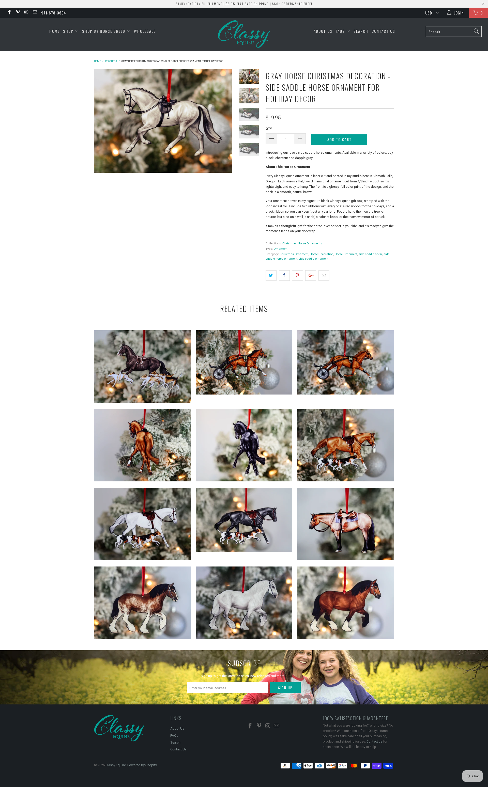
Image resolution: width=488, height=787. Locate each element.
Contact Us (383, 31)
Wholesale (145, 31)
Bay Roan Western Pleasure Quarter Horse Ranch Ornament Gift (345, 524)
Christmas (289, 243)
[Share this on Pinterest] (297, 275)
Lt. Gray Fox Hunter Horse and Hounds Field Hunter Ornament (142, 524)
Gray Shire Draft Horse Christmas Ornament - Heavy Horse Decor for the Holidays (244, 602)
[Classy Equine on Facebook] (9, 12)
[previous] (101, 121)
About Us (323, 31)
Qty (269, 129)
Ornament (280, 248)
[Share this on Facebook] (284, 275)
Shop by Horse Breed (104, 31)
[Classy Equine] (244, 34)
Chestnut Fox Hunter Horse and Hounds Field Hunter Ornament (345, 445)
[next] (225, 121)
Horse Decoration (321, 254)
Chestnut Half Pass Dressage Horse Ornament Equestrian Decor (142, 445)
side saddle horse (371, 254)
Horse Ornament (346, 254)
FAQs (341, 31)
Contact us (374, 741)
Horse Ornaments (310, 243)
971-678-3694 (53, 12)
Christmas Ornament (294, 254)
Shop (69, 31)
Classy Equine (115, 765)
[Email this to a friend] (323, 275)
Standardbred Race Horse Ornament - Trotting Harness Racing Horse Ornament (345, 362)
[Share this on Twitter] (271, 275)
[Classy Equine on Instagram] (26, 12)
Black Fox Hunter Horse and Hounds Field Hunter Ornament (244, 520)
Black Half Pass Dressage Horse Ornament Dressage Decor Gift (244, 445)
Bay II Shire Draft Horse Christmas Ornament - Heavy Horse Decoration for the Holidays (345, 602)
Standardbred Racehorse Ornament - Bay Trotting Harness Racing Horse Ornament (244, 362)
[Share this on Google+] (310, 275)
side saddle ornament (313, 258)
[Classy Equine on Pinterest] (17, 12)
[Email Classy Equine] (34, 12)
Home (54, 31)
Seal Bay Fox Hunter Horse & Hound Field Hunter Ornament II (142, 366)
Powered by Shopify (142, 765)
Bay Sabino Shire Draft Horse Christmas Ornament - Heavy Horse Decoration (142, 602)
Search (361, 31)
